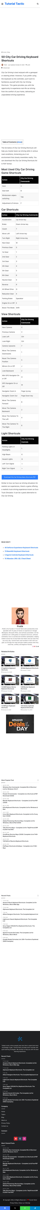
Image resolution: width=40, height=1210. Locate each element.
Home (4, 52)
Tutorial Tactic (33, 1200)
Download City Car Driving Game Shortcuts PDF (20, 477)
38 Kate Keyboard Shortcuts (29, 668)
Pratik (5, 65)
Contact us (4, 1126)
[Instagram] (33, 646)
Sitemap (27, 1203)
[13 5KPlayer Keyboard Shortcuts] (10, 699)
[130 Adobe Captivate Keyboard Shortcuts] (30, 699)
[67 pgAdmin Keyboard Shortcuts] (10, 661)
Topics (3, 1114)
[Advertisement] (20, 29)
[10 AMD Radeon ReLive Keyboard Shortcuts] (10, 680)
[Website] (38, 646)
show (19, 142)
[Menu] (2, 4)
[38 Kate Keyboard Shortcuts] (30, 661)
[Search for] (38, 4)
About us (4, 1120)
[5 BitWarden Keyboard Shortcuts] (30, 680)
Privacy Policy (5, 1123)
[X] (36, 646)
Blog (8, 52)
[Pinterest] (34, 646)
